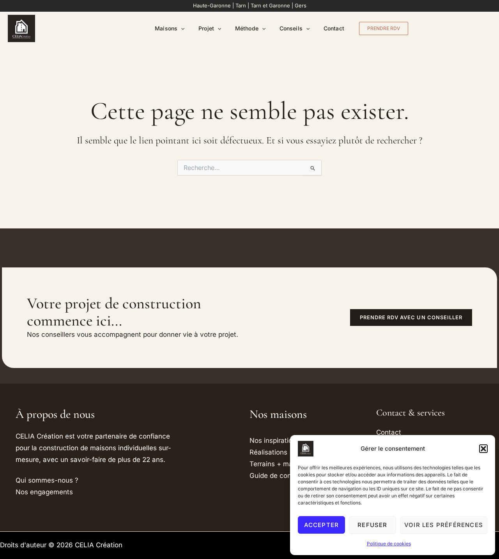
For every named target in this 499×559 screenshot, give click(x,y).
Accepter (321, 525)
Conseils (291, 28)
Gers (300, 5)
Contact (334, 28)
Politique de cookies (389, 544)
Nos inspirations (275, 440)
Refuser (372, 525)
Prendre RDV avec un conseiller (411, 317)
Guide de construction (284, 475)
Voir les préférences (443, 525)
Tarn (240, 5)
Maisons (166, 28)
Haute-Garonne (212, 5)
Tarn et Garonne (270, 5)
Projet (206, 28)
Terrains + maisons (279, 464)
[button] (483, 449)
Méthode (246, 28)
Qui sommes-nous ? (47, 480)
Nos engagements (44, 492)
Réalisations (268, 452)
